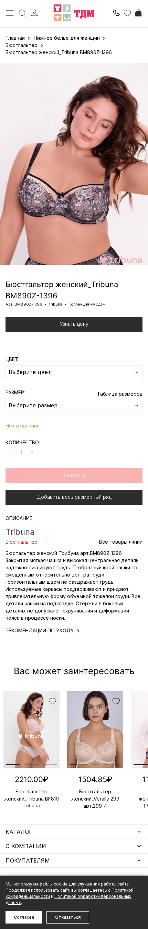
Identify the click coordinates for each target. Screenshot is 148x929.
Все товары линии (120, 542)
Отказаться (68, 917)
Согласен (24, 917)
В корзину (74, 475)
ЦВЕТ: (12, 359)
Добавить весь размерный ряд (74, 497)
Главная (15, 37)
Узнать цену (74, 324)
